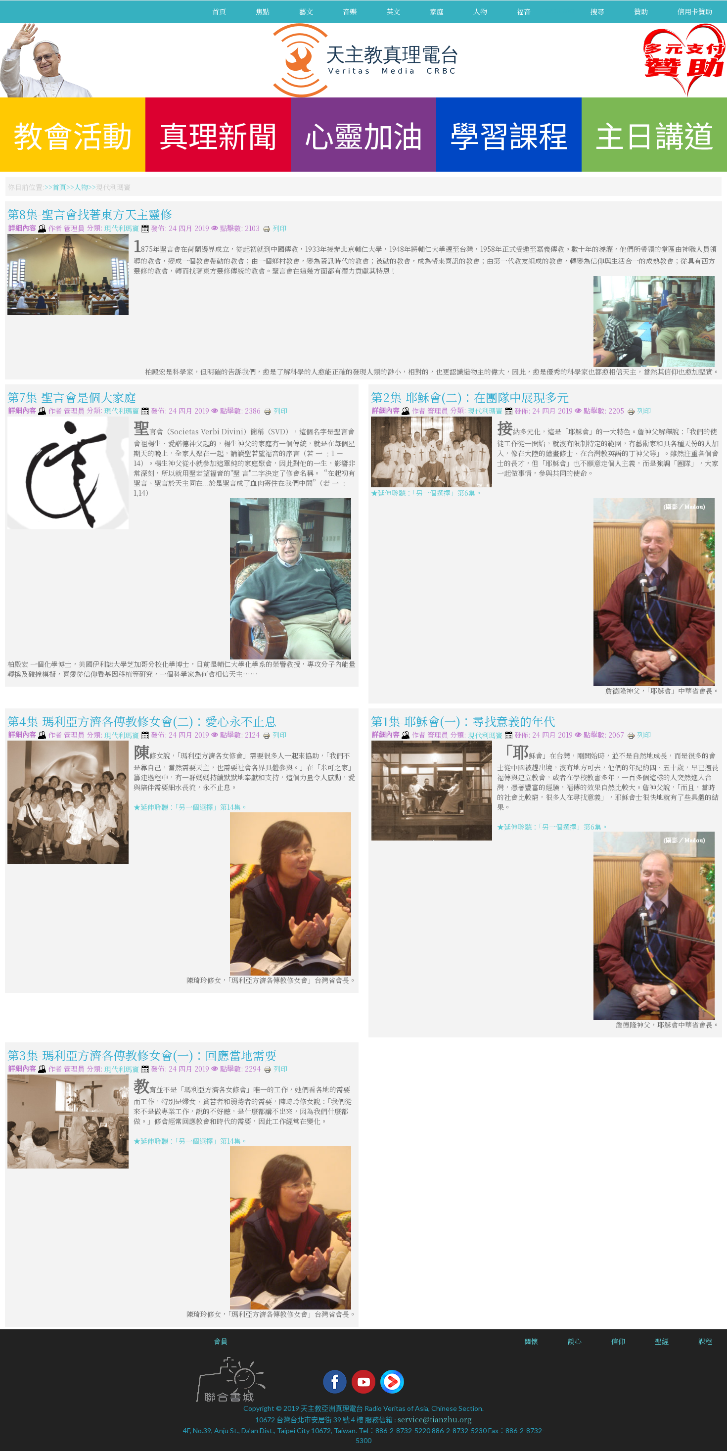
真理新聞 (218, 134)
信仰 (618, 1341)
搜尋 (597, 11)
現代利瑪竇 (121, 229)
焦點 (263, 11)
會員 (220, 1341)
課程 (705, 1341)
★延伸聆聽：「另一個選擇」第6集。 (426, 493)
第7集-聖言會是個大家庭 (71, 396)
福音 (524, 11)
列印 (278, 228)
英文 (393, 11)
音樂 (350, 11)
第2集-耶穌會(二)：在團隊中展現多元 (470, 396)
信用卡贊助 (695, 11)
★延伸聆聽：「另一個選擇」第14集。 (191, 807)
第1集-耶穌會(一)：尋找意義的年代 (463, 720)
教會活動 (72, 134)
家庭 (437, 11)
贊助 (641, 11)
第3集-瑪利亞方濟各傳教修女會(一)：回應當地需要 (141, 1054)
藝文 (306, 11)
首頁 (219, 11)
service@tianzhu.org (435, 1419)
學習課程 (509, 134)
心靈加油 (363, 134)
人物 (480, 11)
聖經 (662, 1341)
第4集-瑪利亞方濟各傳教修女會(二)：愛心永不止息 (141, 720)
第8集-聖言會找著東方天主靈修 (89, 214)
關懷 (531, 1341)
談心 (575, 1341)
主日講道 (654, 134)
